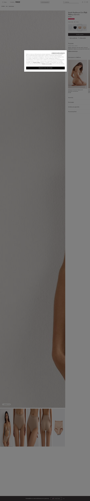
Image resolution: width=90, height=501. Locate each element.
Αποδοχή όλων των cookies (45, 68)
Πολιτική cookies (36, 62)
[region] (45, 61)
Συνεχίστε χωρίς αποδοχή (58, 53)
